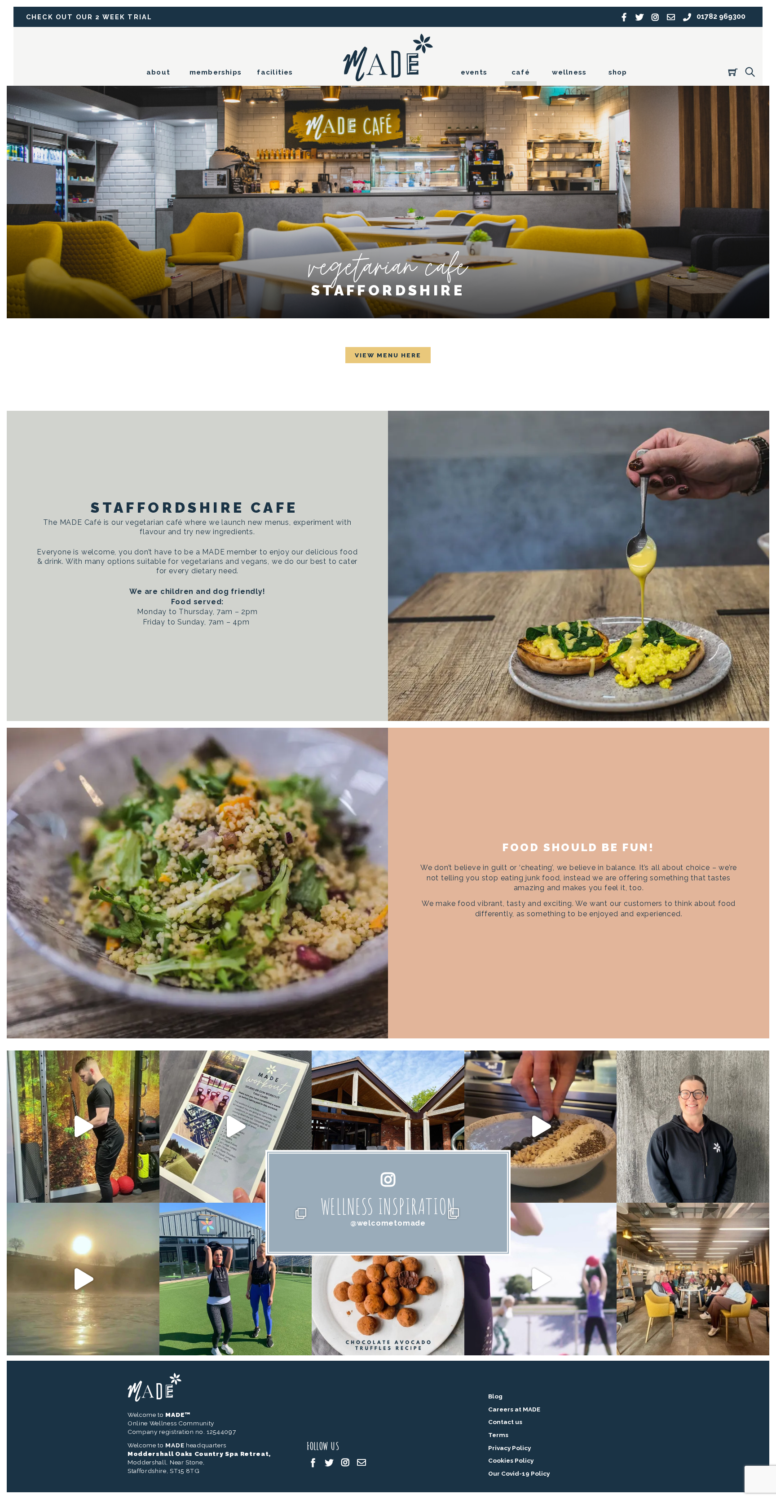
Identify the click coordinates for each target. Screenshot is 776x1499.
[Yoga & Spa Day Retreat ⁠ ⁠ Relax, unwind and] (83, 1279)
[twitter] (329, 1461)
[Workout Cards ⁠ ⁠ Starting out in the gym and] (235, 1127)
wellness (569, 72)
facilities (275, 72)
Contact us (505, 1421)
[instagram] (345, 1461)
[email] (361, 1461)
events (474, 72)
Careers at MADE (514, 1409)
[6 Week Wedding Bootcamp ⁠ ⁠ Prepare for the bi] (235, 1279)
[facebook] (313, 1461)
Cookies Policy (511, 1460)
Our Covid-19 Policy (519, 1473)
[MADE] (388, 77)
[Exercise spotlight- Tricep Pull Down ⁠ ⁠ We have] (83, 1127)
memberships (216, 72)
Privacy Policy (509, 1447)
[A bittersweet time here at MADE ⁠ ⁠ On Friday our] (693, 1279)
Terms (498, 1434)
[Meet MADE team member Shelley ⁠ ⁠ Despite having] (693, 1127)
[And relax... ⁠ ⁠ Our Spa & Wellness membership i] (388, 1127)
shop (617, 72)
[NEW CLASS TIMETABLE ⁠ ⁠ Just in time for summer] (540, 1279)
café (520, 72)
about (158, 72)
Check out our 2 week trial (89, 17)
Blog (495, 1396)
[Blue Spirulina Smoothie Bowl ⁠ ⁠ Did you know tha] (540, 1127)
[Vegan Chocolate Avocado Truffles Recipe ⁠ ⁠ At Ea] (388, 1279)
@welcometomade (388, 1222)
